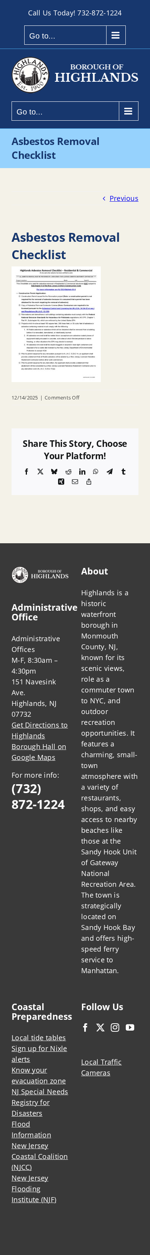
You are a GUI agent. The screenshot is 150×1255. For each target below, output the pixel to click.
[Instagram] (115, 1027)
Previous (124, 198)
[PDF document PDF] (56, 271)
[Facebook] (85, 1027)
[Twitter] (100, 1027)
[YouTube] (130, 1027)
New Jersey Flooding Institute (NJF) (34, 1188)
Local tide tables (39, 1037)
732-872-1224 (99, 12)
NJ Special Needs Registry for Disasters (40, 1102)
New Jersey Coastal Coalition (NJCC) (40, 1156)
